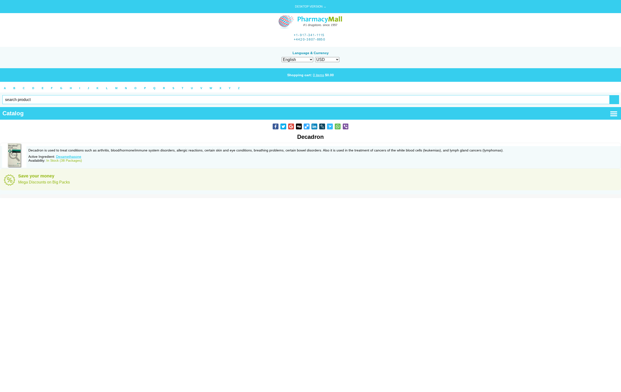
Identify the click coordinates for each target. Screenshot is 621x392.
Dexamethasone (68, 156)
